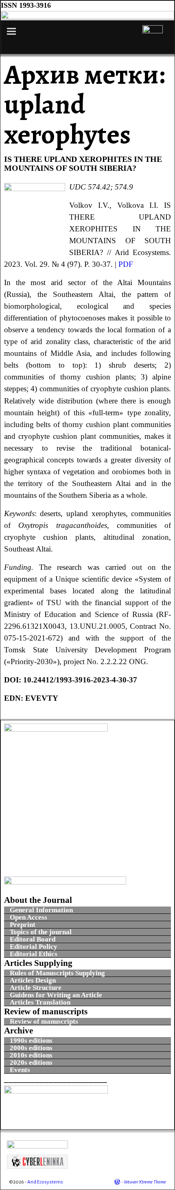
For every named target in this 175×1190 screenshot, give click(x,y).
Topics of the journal (41, 932)
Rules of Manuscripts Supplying (57, 973)
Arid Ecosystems (45, 1182)
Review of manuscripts (44, 1021)
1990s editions (31, 1040)
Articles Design (33, 980)
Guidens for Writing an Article (56, 995)
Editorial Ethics (33, 954)
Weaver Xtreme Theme (145, 1182)
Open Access (29, 917)
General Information (41, 910)
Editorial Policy (33, 946)
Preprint (22, 924)
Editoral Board (32, 939)
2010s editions (31, 1055)
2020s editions (31, 1062)
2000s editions (31, 1048)
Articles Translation (40, 1002)
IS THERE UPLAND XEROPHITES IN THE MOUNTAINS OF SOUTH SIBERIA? (83, 163)
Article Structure (35, 988)
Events (20, 1070)
